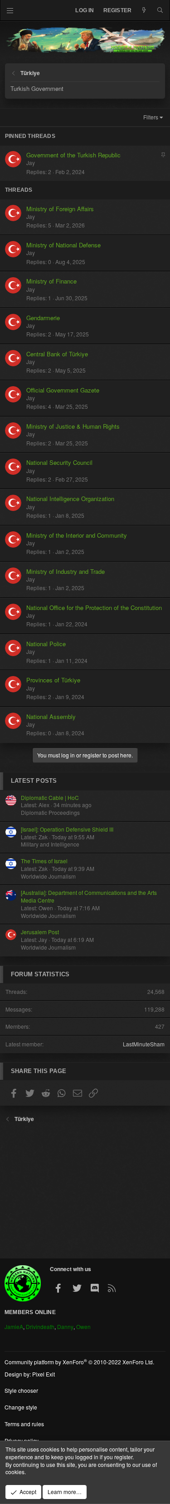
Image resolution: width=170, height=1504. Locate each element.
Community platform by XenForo (79, 1362)
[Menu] (10, 10)
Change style (21, 1407)
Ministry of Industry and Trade (65, 571)
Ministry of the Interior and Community (76, 535)
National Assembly (51, 716)
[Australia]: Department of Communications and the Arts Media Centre (89, 896)
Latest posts (34, 780)
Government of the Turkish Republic (73, 155)
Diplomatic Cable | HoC (50, 797)
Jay (30, 162)
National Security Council (59, 462)
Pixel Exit (43, 1374)
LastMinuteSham (144, 1044)
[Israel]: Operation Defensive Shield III (67, 829)
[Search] (160, 10)
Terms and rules (24, 1424)
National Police (46, 643)
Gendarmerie (43, 317)
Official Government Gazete (62, 390)
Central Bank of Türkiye (57, 354)
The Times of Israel (44, 861)
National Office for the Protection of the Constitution (94, 607)
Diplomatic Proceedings (50, 812)
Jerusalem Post (40, 932)
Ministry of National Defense (63, 245)
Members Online (30, 1312)
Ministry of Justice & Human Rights (73, 426)
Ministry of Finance (51, 281)
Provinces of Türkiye (53, 680)
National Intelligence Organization (70, 498)
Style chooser (21, 1390)
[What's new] (144, 10)
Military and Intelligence (50, 844)
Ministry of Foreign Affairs (60, 208)
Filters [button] (150, 117)
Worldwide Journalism (48, 876)
